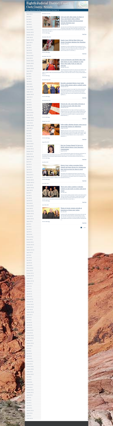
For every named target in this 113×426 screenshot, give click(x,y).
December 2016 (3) (30, 304)
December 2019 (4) (30, 211)
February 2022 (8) (30, 143)
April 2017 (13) (29, 293)
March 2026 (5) (29, 27)
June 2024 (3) (29, 76)
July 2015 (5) (29, 348)
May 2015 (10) (29, 353)
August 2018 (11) (30, 252)
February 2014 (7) (30, 384)
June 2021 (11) (29, 164)
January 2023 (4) (30, 115)
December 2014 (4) (30, 366)
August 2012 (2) (29, 413)
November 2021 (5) (30, 151)
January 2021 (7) (30, 177)
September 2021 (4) (30, 156)
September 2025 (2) (30, 39)
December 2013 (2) (30, 389)
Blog (49, 32)
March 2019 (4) (29, 234)
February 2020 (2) (30, 205)
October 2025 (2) (30, 37)
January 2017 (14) (30, 301)
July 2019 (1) (29, 224)
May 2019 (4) (29, 229)
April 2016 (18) (29, 325)
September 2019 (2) (30, 218)
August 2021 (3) (29, 159)
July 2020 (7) (29, 192)
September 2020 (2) (30, 187)
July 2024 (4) (29, 73)
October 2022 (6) (30, 122)
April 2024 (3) (29, 81)
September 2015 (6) (30, 343)
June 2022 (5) (29, 133)
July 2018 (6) (29, 255)
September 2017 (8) (30, 281)
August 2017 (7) (30, 283)
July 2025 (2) (29, 45)
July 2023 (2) (29, 99)
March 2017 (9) (29, 296)
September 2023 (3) (30, 94)
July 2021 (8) (29, 161)
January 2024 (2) (30, 86)
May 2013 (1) (29, 402)
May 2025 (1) (29, 47)
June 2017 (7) (29, 288)
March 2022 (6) (29, 141)
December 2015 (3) (30, 335)
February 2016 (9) (30, 330)
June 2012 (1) (29, 415)
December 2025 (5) (30, 32)
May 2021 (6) (29, 167)
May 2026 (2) (29, 21)
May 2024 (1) (29, 78)
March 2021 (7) (29, 172)
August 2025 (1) (30, 42)
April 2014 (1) (29, 379)
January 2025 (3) (30, 58)
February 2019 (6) (30, 236)
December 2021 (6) (30, 148)
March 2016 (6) (29, 327)
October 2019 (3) (30, 216)
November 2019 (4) (30, 213)
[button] (58, 10)
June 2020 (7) (29, 195)
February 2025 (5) (30, 55)
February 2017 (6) (30, 299)
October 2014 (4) (30, 371)
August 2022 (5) (30, 128)
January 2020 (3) (30, 208)
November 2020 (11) (30, 182)
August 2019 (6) (30, 221)
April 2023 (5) (29, 107)
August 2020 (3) (30, 190)
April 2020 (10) (29, 200)
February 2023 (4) (30, 112)
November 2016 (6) (30, 306)
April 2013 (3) (29, 405)
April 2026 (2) (29, 24)
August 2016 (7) (30, 314)
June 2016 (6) (29, 319)
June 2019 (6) (29, 226)
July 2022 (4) (29, 130)
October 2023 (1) (30, 91)
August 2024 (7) (30, 71)
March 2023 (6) (29, 109)
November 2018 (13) (30, 244)
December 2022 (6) (30, 117)
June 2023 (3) (29, 102)
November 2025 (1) (30, 34)
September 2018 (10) (30, 249)
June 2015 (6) (29, 350)
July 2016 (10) (29, 317)
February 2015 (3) (30, 361)
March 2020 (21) (30, 203)
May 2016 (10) (29, 322)
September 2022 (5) (30, 125)
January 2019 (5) (30, 239)
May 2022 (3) (29, 135)
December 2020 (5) (30, 179)
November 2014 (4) (30, 369)
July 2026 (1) (29, 16)
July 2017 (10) (29, 286)
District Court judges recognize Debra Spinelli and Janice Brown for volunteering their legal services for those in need (73, 167)
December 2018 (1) (30, 242)
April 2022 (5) (29, 138)
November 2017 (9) (30, 275)
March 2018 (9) (29, 265)
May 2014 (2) (29, 376)
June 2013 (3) (29, 400)
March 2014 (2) (29, 382)
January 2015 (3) (30, 363)
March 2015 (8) (29, 358)
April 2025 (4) (29, 50)
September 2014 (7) (30, 374)
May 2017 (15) (29, 291)
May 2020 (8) (29, 198)
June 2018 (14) (29, 257)
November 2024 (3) (30, 63)
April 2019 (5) (29, 231)
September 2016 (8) (30, 312)
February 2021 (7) (30, 174)
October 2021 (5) (30, 154)
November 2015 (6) (30, 338)
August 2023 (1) (30, 97)
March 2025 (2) (29, 52)
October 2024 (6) (30, 65)
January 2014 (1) (30, 387)
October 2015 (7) (30, 340)
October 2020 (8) (30, 185)
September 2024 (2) (30, 68)
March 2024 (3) (29, 84)
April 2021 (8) (29, 169)
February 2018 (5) (30, 268)
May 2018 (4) (29, 260)
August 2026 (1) (30, 14)
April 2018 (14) (29, 262)
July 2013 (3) (29, 397)
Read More (84, 34)
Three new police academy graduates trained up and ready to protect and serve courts (73, 188)
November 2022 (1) (30, 120)
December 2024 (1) (30, 60)
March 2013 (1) (29, 407)
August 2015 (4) (29, 345)
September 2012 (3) (30, 410)
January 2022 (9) (30, 146)
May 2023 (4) (29, 104)
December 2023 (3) (30, 89)
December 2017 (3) (30, 273)
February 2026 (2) (30, 29)
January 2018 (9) (30, 270)
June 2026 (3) (29, 19)
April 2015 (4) (29, 356)
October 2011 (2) (30, 418)
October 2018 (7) (30, 247)
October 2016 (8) (30, 309)
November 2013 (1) (30, 392)
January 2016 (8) (30, 332)
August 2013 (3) (29, 395)
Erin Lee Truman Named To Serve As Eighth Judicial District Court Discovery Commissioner (72, 147)
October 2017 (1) (30, 278)
